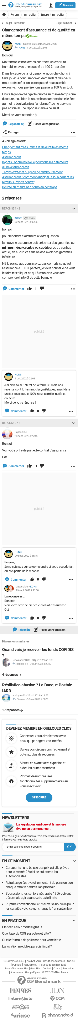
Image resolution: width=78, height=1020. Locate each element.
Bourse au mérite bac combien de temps (29, 187)
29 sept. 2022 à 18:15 (26, 555)
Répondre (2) (16, 124)
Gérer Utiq (35, 968)
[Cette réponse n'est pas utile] (42, 289)
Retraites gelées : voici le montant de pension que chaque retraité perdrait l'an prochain (39, 885)
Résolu (33, 36)
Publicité (16, 964)
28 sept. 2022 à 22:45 (26, 436)
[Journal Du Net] (57, 990)
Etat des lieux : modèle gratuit (22, 927)
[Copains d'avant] (20, 1007)
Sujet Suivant (64, 23)
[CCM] (57, 998)
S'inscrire (39, 797)
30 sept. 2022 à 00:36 (26, 221)
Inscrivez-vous (33, 961)
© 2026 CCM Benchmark (55, 972)
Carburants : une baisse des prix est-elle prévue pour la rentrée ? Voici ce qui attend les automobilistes (37, 872)
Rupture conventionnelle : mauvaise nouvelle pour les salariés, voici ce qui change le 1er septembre (39, 906)
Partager (14, 132)
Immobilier (30, 14)
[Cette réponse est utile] (29, 289)
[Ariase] (20, 1015)
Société (71, 961)
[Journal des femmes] (20, 990)
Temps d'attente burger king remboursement (32, 172)
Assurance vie (11, 157)
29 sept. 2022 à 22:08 (27, 590)
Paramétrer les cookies (16, 968)
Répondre (24, 629)
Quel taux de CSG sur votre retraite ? (26, 933)
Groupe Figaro (32, 972)
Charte (56, 968)
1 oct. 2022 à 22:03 (37, 47)
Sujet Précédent (15, 23)
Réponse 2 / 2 (11, 422)
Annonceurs (16, 972)
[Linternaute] (20, 999)
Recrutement (30, 964)
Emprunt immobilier (52, 14)
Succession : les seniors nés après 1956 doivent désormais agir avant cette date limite (38, 896)
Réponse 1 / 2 (11, 208)
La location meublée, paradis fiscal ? (27, 946)
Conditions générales (54, 961)
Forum (15, 14)
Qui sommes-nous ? (14, 961)
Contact (47, 968)
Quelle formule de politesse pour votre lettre (31, 940)
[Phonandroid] (57, 1015)
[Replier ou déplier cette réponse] (74, 208)
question (68, 5)
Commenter (16, 289)
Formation (68, 968)
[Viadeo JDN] (57, 1007)
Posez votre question (46, 124)
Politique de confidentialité (52, 964)
